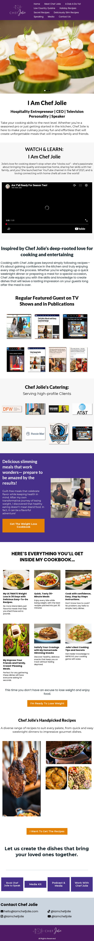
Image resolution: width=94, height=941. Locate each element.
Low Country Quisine (44, 8)
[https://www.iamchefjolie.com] (17, 10)
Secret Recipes (41, 12)
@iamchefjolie (14, 916)
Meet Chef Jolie (52, 3)
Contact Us (65, 16)
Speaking (38, 16)
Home (37, 3)
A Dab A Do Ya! (73, 3)
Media (51, 16)
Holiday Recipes (68, 8)
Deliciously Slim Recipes (66, 12)
